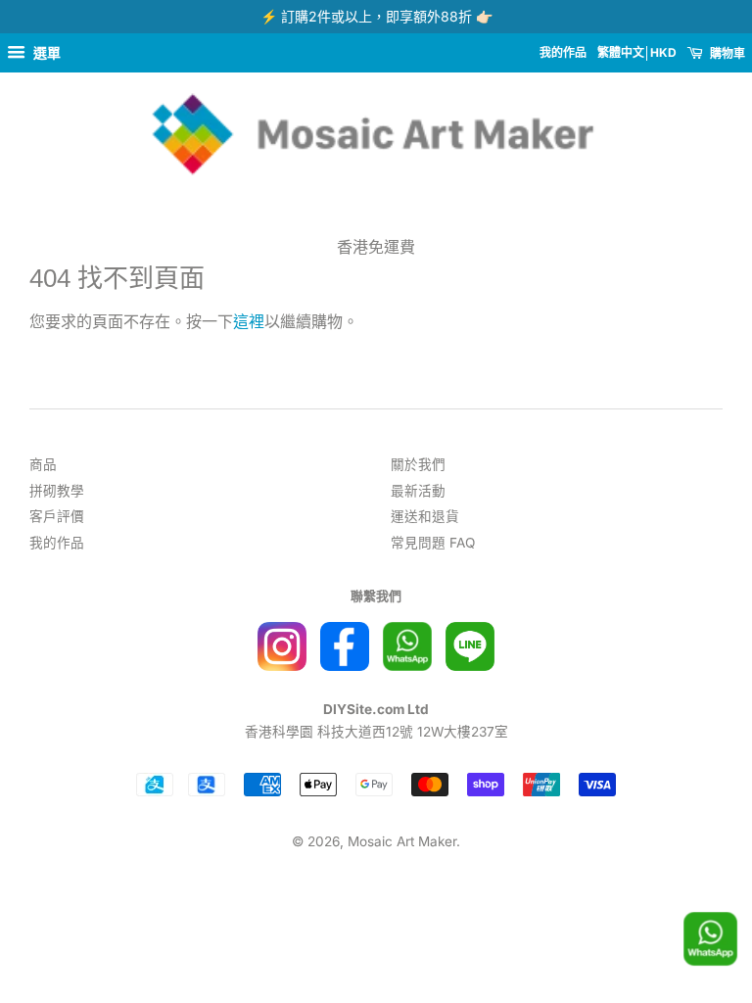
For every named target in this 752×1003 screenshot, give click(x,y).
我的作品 (563, 52)
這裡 (248, 321)
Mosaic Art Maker (402, 841)
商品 (43, 464)
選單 (45, 52)
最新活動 (418, 491)
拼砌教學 (56, 491)
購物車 (726, 53)
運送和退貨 (425, 516)
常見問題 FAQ (433, 542)
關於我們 (418, 464)
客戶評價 (56, 516)
